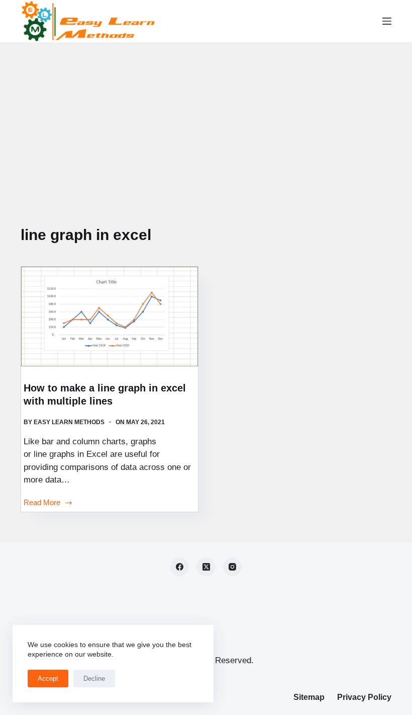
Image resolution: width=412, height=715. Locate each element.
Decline (94, 678)
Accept (48, 678)
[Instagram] (232, 567)
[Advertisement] (206, 117)
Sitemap (309, 697)
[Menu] (386, 21)
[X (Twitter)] (206, 567)
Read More (42, 503)
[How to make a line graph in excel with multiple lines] (109, 316)
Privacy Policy (364, 697)
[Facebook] (179, 567)
